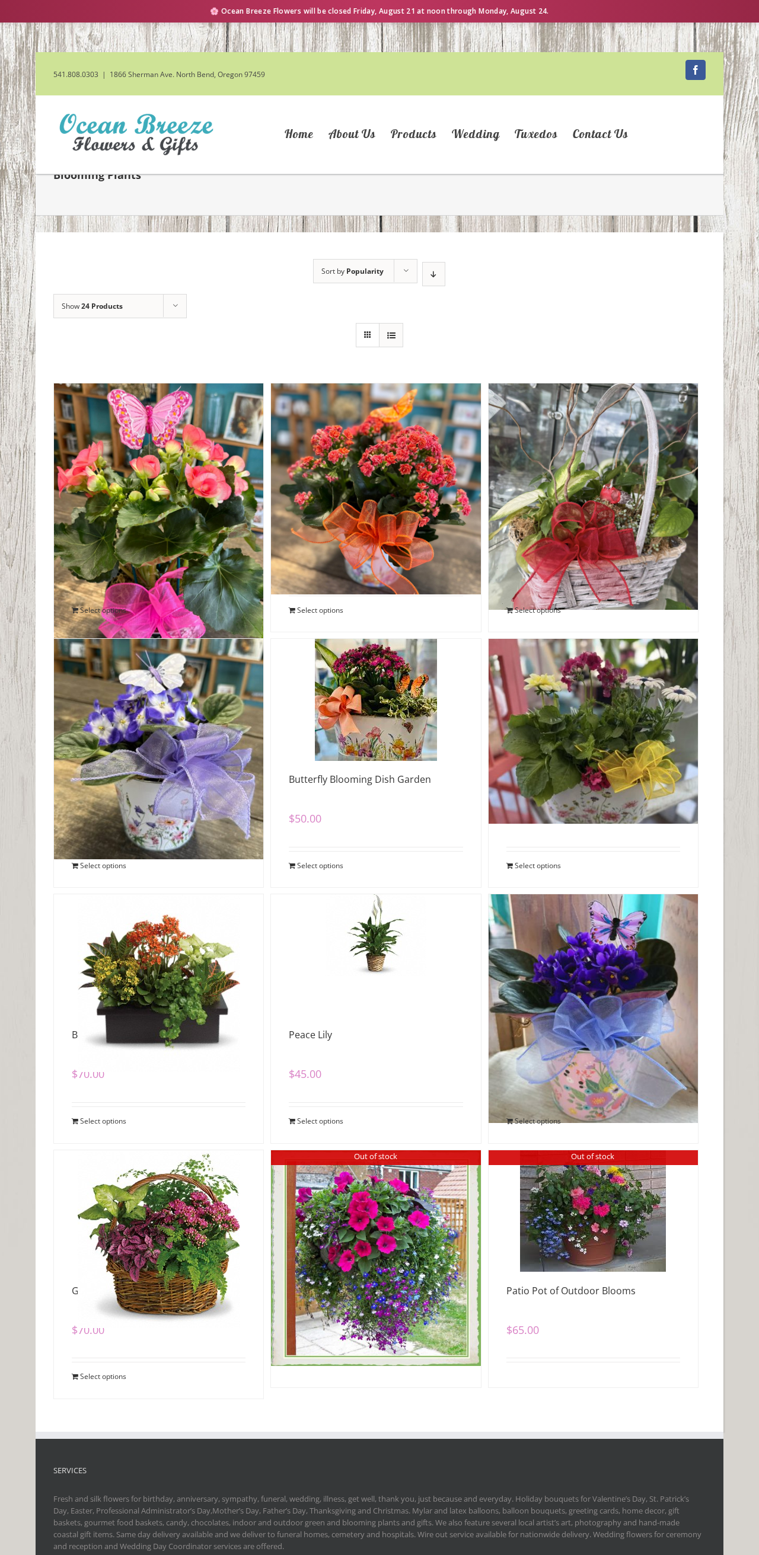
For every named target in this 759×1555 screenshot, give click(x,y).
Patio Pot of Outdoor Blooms (571, 1290)
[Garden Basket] (158, 1209)
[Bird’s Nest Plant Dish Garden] (593, 442)
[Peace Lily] (375, 953)
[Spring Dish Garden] (593, 698)
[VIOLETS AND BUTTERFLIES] (593, 953)
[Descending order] (433, 274)
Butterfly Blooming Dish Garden (360, 779)
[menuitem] (307, 134)
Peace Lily (310, 1034)
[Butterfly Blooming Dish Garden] (375, 698)
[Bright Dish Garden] (158, 953)
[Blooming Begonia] (158, 442)
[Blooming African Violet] (158, 698)
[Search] (676, 134)
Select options (103, 610)
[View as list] (391, 335)
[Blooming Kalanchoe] (375, 442)
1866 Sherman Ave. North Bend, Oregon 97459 (187, 74)
